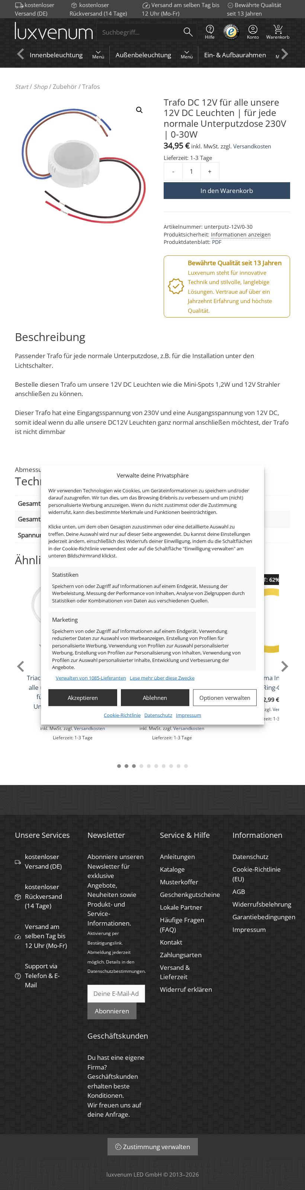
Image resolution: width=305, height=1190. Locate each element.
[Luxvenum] (54, 32)
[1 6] (156, 766)
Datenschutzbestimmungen (116, 971)
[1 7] (164, 766)
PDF (216, 241)
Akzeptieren (83, 697)
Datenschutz (158, 714)
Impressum (188, 714)
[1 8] (171, 766)
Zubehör (65, 87)
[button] (139, 110)
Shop (40, 87)
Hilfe (210, 37)
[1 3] (134, 766)
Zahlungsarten (181, 955)
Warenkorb (277, 31)
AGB (238, 891)
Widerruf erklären (186, 989)
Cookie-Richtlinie (122, 714)
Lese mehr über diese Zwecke (162, 678)
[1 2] (126, 766)
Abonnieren (112, 1011)
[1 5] (149, 766)
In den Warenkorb (226, 190)
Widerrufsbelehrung (261, 904)
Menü (98, 57)
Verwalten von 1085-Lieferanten (91, 678)
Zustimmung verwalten (156, 1146)
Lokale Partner (181, 907)
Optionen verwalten (224, 697)
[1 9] (178, 766)
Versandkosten (252, 146)
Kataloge (172, 869)
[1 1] (119, 766)
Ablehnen (155, 697)
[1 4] (141, 766)
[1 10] (186, 766)
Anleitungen (177, 856)
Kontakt (171, 942)
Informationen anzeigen (241, 234)
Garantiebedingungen (263, 917)
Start (21, 87)
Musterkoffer (179, 882)
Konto (253, 37)
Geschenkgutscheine (190, 894)
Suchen (188, 32)
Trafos (91, 87)
